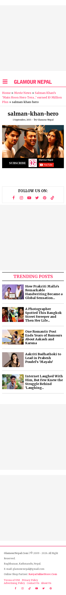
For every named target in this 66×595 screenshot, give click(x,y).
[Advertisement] (33, 38)
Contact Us (33, 583)
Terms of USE (12, 580)
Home (6, 93)
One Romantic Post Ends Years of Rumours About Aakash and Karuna (43, 337)
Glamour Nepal (45, 119)
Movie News (22, 93)
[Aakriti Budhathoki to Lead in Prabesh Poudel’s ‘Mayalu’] (13, 359)
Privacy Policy (30, 580)
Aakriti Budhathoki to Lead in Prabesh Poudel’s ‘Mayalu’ (43, 358)
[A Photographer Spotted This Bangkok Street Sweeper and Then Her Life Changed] (13, 314)
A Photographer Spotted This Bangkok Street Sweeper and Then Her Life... (43, 314)
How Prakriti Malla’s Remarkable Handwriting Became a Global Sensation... (43, 292)
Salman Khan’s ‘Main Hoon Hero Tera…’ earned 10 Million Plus (32, 97)
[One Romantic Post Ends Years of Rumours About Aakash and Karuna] (13, 337)
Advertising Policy (14, 583)
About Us (46, 583)
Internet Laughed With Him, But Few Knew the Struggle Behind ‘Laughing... (44, 382)
